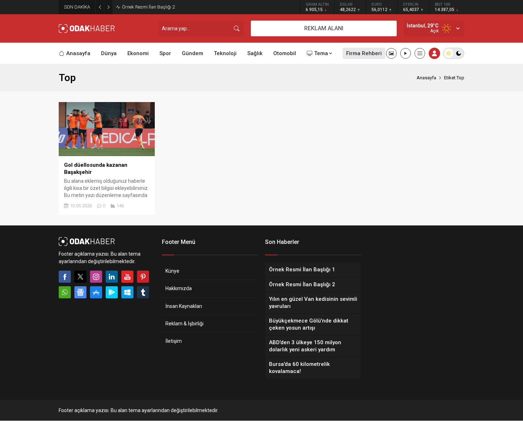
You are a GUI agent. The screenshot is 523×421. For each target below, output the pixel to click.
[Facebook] (65, 277)
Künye (172, 271)
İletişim (173, 341)
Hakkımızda (178, 288)
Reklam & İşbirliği (184, 323)
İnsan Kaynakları (183, 306)
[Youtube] (127, 277)
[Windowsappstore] (127, 292)
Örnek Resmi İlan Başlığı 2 (148, 7)
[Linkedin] (112, 277)
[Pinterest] (143, 277)
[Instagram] (96, 277)
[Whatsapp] (65, 292)
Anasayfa (426, 77)
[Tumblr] (143, 292)
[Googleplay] (112, 292)
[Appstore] (96, 292)
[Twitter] (80, 277)
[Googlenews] (80, 292)
